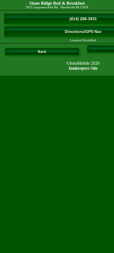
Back (42, 52)
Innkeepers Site (83, 68)
